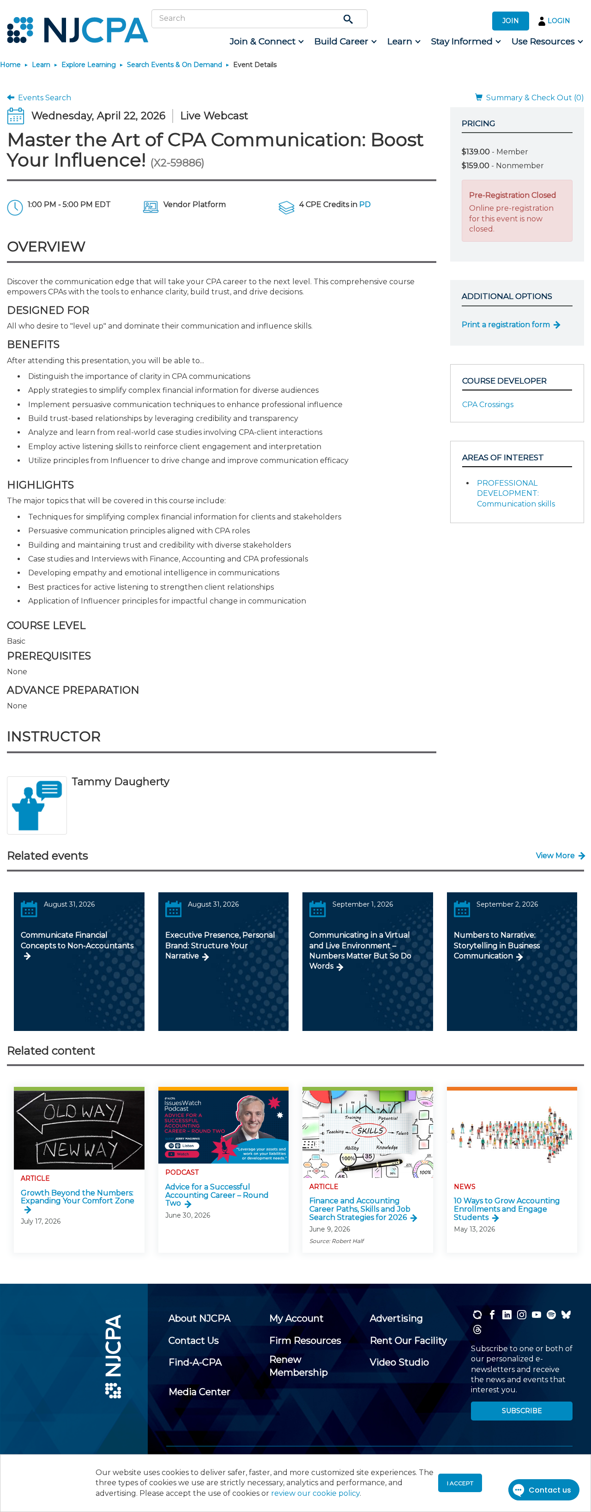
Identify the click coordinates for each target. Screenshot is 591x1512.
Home (10, 65)
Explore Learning (88, 65)
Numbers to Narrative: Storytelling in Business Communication (497, 945)
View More (555, 855)
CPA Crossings (487, 404)
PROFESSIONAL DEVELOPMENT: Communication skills (516, 493)
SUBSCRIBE (522, 1411)
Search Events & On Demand (174, 65)
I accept (460, 1483)
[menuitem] (266, 41)
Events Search (42, 97)
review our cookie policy (315, 1493)
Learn (41, 65)
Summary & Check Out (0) (533, 97)
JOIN (510, 21)
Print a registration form (506, 324)
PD (365, 204)
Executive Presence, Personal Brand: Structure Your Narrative (220, 945)
